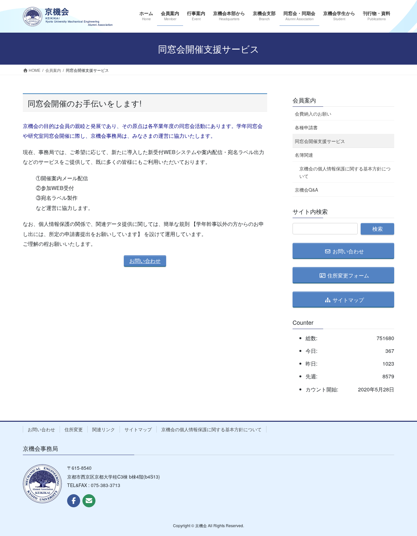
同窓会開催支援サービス (320, 141)
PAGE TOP (400, 514)
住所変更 (74, 429)
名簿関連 (304, 154)
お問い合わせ (145, 260)
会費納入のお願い (313, 113)
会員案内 (304, 100)
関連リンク (103, 429)
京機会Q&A (306, 189)
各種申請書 (306, 127)
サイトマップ (138, 429)
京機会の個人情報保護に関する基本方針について (345, 172)
